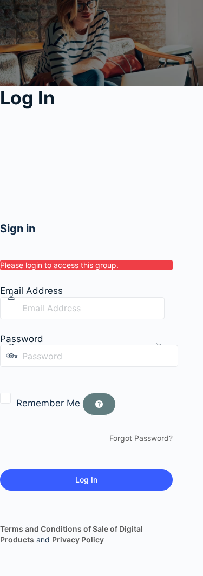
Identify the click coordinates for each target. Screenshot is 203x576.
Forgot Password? (141, 438)
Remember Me (48, 403)
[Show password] (7, 378)
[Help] (99, 404)
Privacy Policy (78, 539)
